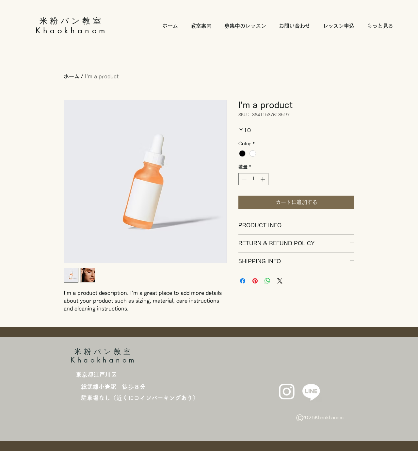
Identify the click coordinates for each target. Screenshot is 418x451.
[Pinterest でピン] (255, 281)
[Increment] (263, 179)
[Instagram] (286, 391)
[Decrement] (243, 179)
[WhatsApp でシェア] (267, 281)
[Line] (311, 391)
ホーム (71, 76)
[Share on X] (280, 281)
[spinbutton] (253, 179)
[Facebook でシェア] (243, 281)
